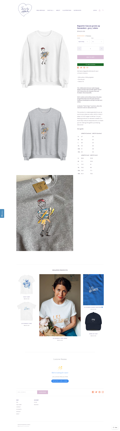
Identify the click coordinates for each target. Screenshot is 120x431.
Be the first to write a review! (60, 381)
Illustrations (67, 10)
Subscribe (42, 392)
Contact (18, 407)
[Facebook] (93, 392)
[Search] (103, 10)
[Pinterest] (99, 392)
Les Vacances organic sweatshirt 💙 (93, 307)
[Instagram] (103, 392)
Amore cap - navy (93, 333)
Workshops (77, 10)
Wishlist (18, 411)
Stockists (18, 409)
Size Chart (19, 404)
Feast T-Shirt (26, 296)
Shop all (50, 10)
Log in (35, 402)
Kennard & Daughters (24, 426)
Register (36, 404)
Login (95, 10)
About (58, 10)
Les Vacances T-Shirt (26, 323)
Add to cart (90, 57)
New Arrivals (40, 10)
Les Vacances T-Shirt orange (60, 338)
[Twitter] (96, 392)
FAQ (17, 402)
